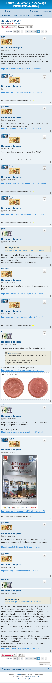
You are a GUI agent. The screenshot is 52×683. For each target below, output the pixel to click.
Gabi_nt (11, 75)
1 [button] (21, 31)
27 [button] (35, 31)
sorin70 (3, 228)
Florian (3, 36)
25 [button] (27, 31)
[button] (15, 31)
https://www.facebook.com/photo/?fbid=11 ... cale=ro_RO (23, 511)
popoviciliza (5, 331)
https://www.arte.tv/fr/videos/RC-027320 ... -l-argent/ (21, 547)
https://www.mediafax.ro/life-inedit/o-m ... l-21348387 (21, 92)
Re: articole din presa (12, 47)
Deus (11, 23)
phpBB (19, 674)
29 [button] (42, 31)
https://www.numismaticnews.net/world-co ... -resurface (22, 370)
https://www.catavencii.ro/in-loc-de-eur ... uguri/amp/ (21, 648)
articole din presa (11, 20)
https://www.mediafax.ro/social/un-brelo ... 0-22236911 (22, 317)
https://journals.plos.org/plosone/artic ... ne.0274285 (21, 128)
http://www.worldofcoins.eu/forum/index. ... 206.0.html (22, 432)
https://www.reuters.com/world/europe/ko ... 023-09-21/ (22, 294)
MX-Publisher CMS (33, 676)
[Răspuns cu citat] (44, 38)
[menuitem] (7, 11)
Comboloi (17, 23)
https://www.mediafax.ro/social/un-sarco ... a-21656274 (22, 214)
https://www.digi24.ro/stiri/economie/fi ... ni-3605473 (21, 571)
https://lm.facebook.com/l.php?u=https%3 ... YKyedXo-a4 (23, 183)
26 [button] (31, 31)
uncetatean (5, 106)
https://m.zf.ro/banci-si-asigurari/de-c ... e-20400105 (21, 69)
